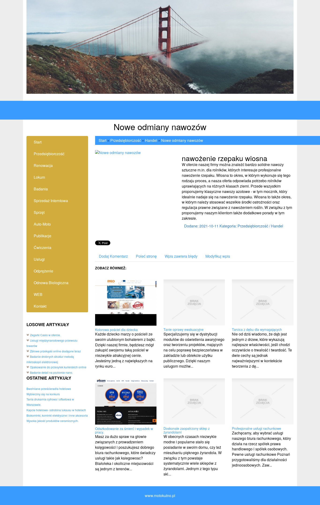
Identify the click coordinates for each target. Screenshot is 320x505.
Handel (151, 140)
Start (102, 140)
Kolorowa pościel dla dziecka (116, 329)
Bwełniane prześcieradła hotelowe (48, 389)
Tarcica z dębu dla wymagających (257, 329)
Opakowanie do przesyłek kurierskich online (58, 367)
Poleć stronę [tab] (146, 256)
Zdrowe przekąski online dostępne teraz (55, 351)
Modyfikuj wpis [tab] (217, 256)
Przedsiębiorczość (125, 140)
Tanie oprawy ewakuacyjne (184, 329)
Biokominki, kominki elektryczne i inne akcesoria (57, 415)
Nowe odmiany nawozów (182, 140)
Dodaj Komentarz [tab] (113, 256)
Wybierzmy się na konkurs (43, 394)
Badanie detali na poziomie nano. (51, 372)
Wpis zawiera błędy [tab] (181, 256)
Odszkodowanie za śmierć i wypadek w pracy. (124, 430)
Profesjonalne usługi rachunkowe (256, 428)
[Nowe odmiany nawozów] (118, 152)
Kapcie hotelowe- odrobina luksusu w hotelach (56, 410)
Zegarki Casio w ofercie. (45, 335)
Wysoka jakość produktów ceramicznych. (52, 421)
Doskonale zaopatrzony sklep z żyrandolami (187, 430)
